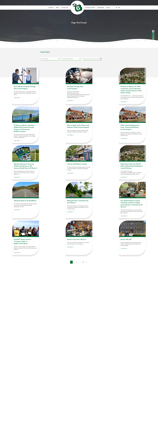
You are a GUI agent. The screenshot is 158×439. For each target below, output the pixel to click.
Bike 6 (57, 7)
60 (83, 262)
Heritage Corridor (90, 7)
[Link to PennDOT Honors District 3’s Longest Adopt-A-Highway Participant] (25, 228)
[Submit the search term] (100, 59)
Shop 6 (108, 7)
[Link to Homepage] (77, 8)
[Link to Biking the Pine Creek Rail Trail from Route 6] (79, 189)
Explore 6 (51, 7)
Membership (100, 7)
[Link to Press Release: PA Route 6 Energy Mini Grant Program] (25, 75)
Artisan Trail (64, 7)
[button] (116, 7)
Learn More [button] (17, 98)
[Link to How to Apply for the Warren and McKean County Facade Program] (79, 114)
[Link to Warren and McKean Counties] (79, 153)
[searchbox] (92, 58)
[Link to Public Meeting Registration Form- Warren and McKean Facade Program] (132, 114)
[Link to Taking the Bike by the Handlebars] (25, 189)
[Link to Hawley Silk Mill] (132, 228)
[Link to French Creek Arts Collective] (79, 228)
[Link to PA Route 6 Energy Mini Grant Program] (79, 75)
